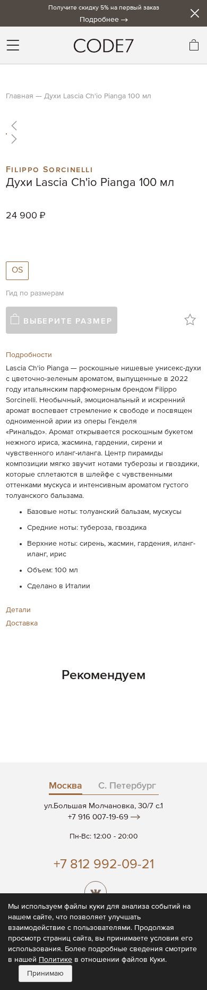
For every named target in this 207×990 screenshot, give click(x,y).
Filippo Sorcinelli (49, 168)
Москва (65, 786)
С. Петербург (127, 786)
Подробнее (99, 19)
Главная (19, 96)
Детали (18, 610)
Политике (55, 959)
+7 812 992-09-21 (104, 864)
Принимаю (45, 973)
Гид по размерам (35, 293)
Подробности (29, 355)
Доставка (22, 623)
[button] (103, 125)
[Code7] (103, 45)
